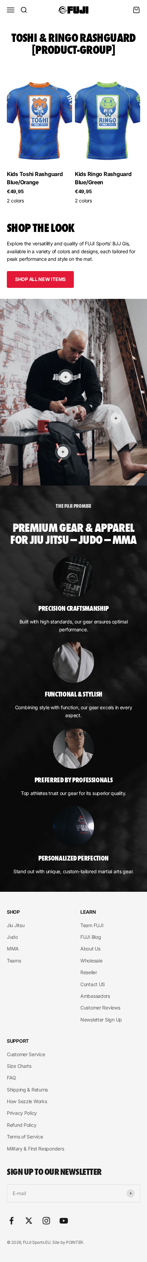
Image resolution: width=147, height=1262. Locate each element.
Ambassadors (95, 996)
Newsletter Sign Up (101, 1020)
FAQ (11, 1077)
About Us (90, 948)
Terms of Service (25, 1137)
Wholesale (91, 960)
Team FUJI (91, 925)
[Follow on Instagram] (46, 1220)
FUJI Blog (90, 937)
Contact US (92, 984)
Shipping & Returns (27, 1089)
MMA (13, 948)
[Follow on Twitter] (29, 1220)
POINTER (74, 1242)
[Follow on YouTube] (63, 1220)
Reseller (88, 972)
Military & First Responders (35, 1149)
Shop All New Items (40, 279)
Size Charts (19, 1066)
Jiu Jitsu (15, 925)
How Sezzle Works (27, 1101)
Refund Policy (21, 1125)
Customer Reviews (100, 1007)
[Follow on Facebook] (11, 1220)
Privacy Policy (22, 1113)
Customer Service (26, 1054)
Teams (14, 960)
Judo (12, 937)
